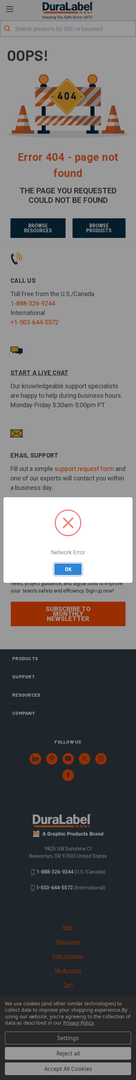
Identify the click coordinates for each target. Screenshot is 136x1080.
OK (68, 569)
